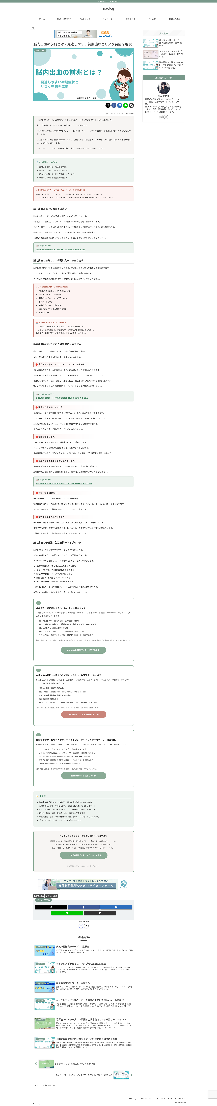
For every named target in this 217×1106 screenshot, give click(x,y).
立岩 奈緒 (164, 95)
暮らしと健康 (52, 896)
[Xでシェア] (108, 105)
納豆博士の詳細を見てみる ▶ (83, 775)
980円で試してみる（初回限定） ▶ (84, 714)
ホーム (130, 1098)
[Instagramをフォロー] (81, 926)
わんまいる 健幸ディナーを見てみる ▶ (83, 650)
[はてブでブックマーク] (119, 105)
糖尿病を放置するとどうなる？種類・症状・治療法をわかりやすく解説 (64, 483)
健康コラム (40, 896)
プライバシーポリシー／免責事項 (172, 1098)
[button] (131, 105)
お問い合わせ (145, 1098)
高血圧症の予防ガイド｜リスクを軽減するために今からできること (62, 398)
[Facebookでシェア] (113, 105)
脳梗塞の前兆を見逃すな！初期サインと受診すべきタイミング (60, 249)
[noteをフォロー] (86, 926)
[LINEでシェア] (125, 105)
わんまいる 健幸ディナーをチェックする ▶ (83, 855)
